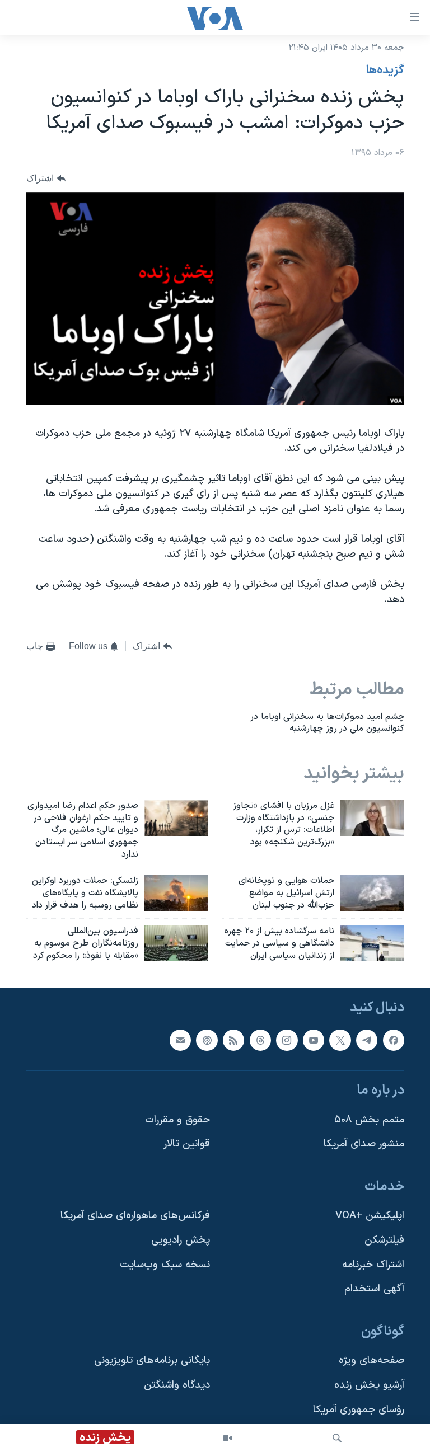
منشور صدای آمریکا (364, 1144)
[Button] (46, 178)
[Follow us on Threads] (260, 1040)
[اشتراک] (180, 1040)
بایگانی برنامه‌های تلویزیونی (152, 1360)
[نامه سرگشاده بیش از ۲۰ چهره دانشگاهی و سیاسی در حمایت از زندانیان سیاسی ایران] (372, 943)
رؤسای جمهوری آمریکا (358, 1409)
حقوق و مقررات (177, 1119)
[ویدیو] (227, 1438)
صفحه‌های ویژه (371, 1360)
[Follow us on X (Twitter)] (339, 1040)
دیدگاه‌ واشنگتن (177, 1385)
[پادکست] (206, 1040)
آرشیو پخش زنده (369, 1385)
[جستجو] (337, 1438)
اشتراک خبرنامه (373, 1264)
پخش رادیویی (180, 1240)
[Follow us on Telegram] (366, 1040)
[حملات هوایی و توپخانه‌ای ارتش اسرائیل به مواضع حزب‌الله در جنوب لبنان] (372, 893)
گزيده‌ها (385, 70)
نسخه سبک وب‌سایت (165, 1264)
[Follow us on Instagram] (286, 1040)
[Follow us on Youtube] (313, 1040)
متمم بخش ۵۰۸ (369, 1119)
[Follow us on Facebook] (393, 1040)
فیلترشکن (384, 1240)
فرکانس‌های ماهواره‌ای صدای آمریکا (135, 1215)
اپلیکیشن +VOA (369, 1215)
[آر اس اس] (233, 1040)
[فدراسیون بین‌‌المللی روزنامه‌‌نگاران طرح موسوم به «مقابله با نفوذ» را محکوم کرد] (176, 943)
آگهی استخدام (374, 1288)
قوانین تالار (186, 1144)
